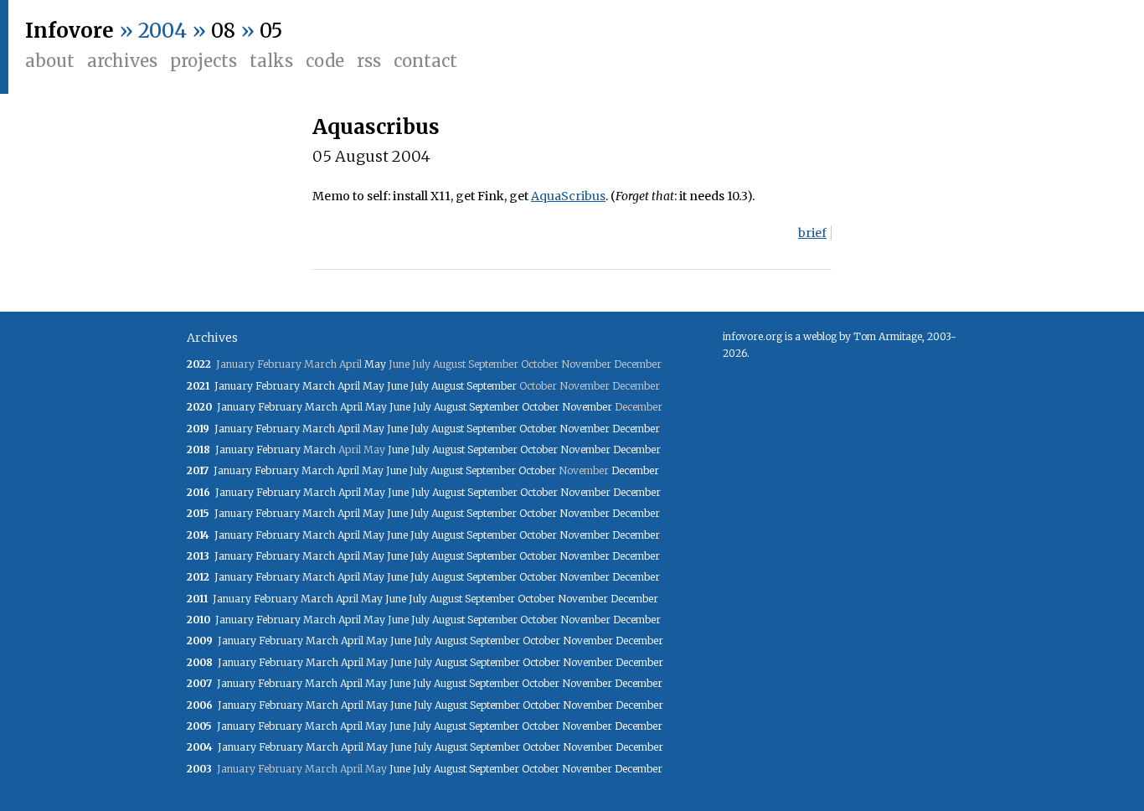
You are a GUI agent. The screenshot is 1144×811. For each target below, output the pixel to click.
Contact (425, 60)
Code (325, 60)
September (491, 386)
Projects (203, 60)
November (587, 406)
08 (223, 31)
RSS (369, 60)
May (375, 364)
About (50, 60)
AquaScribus (568, 196)
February (277, 386)
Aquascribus (376, 127)
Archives (122, 60)
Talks (271, 60)
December (636, 428)
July (419, 386)
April (349, 386)
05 (271, 31)
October (540, 406)
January (233, 386)
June (397, 386)
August (447, 386)
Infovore (69, 31)
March (318, 386)
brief (812, 232)
